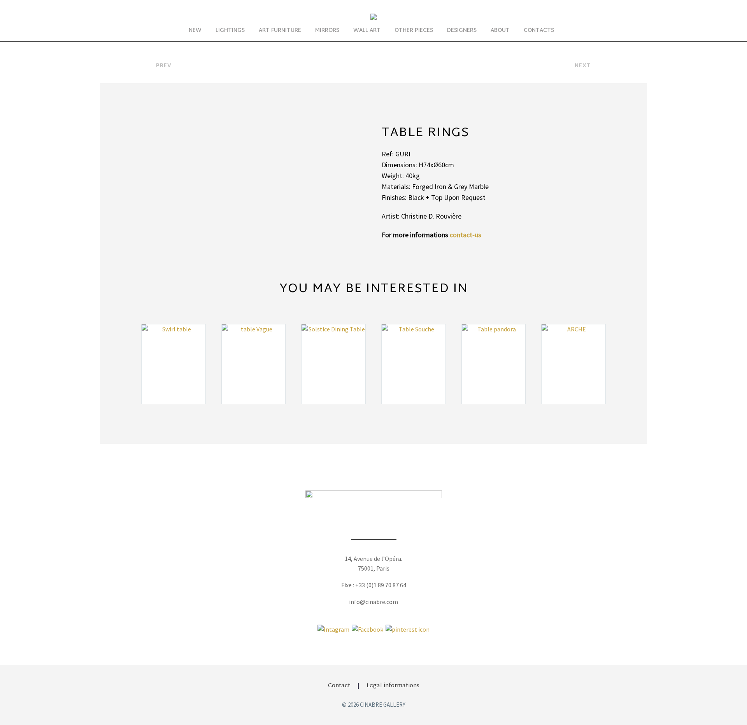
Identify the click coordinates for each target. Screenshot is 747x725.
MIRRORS (327, 30)
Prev (164, 66)
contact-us (465, 234)
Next (583, 66)
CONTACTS (539, 30)
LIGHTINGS (230, 30)
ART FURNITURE (280, 30)
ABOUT (500, 30)
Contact (339, 686)
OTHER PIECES (414, 30)
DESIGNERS (462, 30)
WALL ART (367, 30)
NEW (195, 30)
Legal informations (392, 686)
